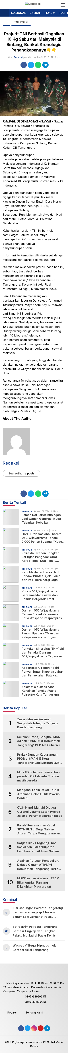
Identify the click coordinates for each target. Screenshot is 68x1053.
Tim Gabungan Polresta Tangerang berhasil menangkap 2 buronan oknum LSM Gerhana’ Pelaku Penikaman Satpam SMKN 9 (38, 912)
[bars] (62, 4)
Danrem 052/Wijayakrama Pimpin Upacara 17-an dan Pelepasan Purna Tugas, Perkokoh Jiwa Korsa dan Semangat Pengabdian (40, 633)
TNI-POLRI (21, 22)
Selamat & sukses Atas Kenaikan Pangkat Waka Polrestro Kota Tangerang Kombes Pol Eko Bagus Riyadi (42, 690)
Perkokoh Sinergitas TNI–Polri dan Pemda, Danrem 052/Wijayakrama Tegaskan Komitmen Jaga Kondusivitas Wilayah (43, 652)
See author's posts (21, 473)
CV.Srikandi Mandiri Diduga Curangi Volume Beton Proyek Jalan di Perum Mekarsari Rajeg (39, 812)
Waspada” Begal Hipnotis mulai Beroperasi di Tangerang (35, 948)
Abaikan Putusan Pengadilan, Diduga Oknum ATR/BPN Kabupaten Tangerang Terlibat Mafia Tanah (39, 865)
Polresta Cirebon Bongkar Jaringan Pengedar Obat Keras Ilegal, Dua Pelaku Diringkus (40, 557)
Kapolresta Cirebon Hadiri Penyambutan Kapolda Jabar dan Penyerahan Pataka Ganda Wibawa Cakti (42, 671)
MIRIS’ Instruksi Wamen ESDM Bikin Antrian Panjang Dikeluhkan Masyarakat (38, 882)
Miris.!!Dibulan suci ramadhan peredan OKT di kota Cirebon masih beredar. (38, 776)
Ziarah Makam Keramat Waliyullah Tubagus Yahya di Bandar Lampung (37, 723)
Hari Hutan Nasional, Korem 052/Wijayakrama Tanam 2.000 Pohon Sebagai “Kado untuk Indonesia (42, 537)
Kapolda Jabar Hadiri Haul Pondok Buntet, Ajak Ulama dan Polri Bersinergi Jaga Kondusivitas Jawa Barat (41, 576)
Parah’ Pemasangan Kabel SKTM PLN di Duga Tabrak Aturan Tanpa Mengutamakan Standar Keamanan (38, 830)
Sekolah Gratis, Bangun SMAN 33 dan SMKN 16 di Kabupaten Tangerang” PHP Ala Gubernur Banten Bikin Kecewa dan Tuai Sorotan (39, 741)
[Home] (4, 13)
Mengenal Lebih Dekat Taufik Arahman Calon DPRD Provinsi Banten (38, 794)
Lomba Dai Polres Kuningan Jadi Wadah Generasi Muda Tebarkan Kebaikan (41, 518)
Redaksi (18, 57)
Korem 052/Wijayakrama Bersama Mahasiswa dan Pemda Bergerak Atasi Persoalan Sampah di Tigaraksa (40, 595)
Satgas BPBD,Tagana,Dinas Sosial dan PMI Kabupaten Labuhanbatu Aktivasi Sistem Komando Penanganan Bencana (38, 847)
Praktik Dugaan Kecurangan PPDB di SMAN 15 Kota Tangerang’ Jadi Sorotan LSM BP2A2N (38, 759)
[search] (4, 4)
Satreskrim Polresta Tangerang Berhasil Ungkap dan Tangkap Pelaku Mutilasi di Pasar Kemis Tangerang (35, 931)
